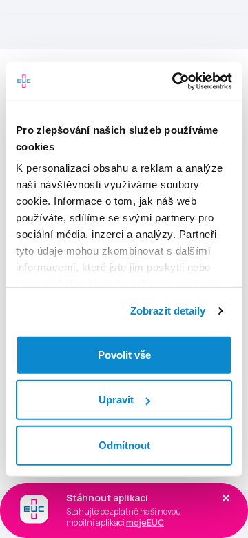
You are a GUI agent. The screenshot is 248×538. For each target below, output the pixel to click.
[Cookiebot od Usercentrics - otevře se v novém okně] (175, 81)
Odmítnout (124, 444)
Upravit (116, 400)
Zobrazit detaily (168, 311)
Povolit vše (124, 354)
